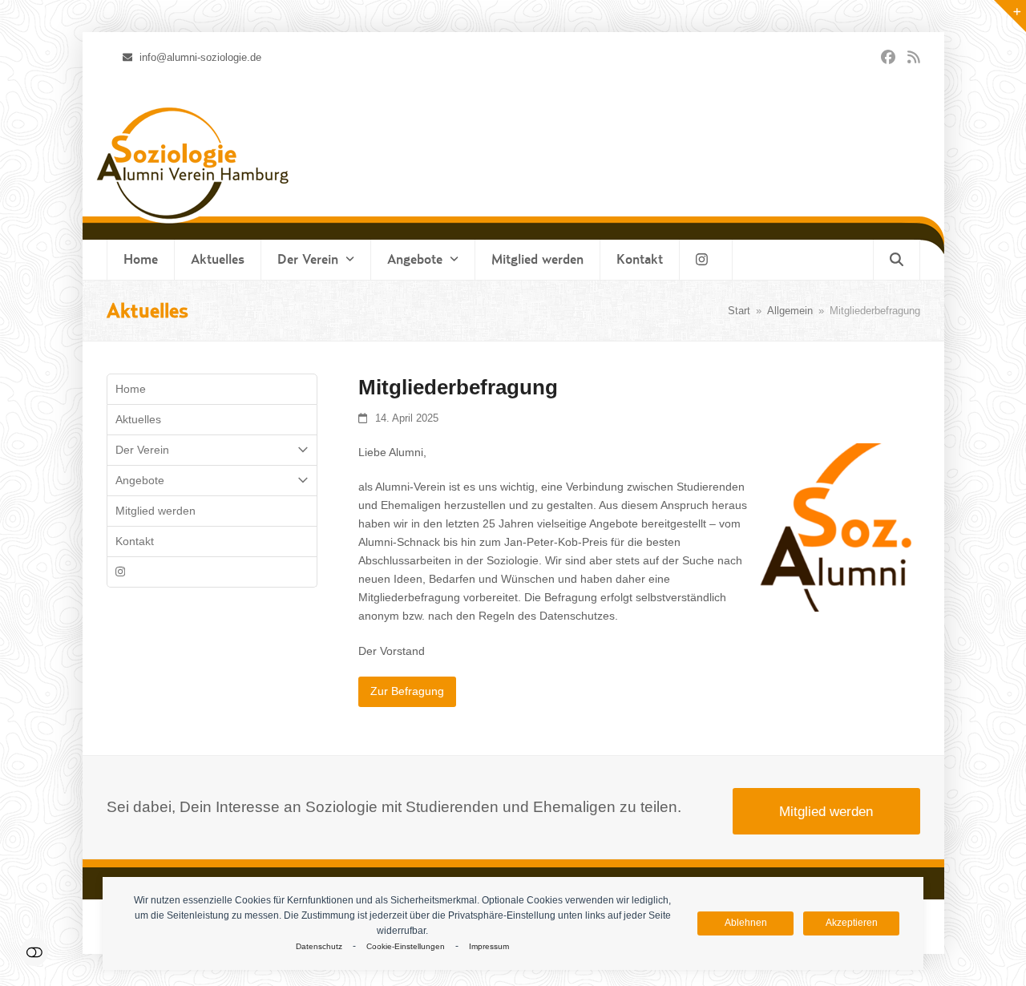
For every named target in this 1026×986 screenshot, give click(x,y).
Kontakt (134, 541)
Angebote (139, 480)
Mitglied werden (155, 510)
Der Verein (142, 449)
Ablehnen (746, 922)
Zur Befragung (407, 691)
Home (130, 388)
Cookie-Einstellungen (405, 946)
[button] (896, 260)
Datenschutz (319, 946)
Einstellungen (34, 952)
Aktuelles (138, 419)
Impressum (489, 946)
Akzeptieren (852, 922)
